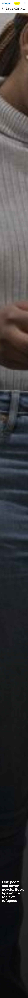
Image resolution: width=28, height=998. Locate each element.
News (9, 8)
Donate (17, 3)
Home (3, 8)
